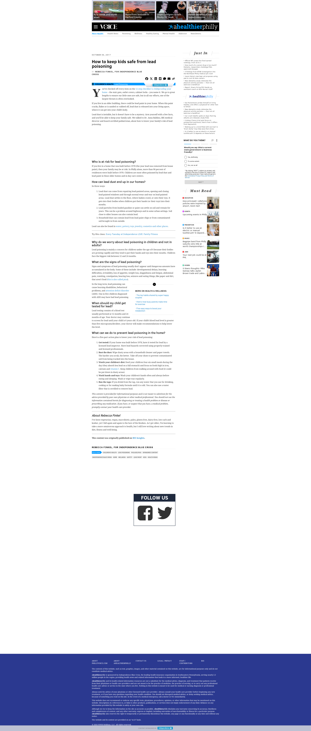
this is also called (117, 279)
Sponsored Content (150, 452)
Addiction (183, 33)
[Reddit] (160, 79)
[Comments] (165, 79)
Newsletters (196, 33)
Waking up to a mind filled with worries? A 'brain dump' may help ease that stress (201, 128)
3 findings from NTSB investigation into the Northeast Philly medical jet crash (199, 72)
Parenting (126, 33)
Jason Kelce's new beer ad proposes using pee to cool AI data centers (201, 77)
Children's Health (104, 84)
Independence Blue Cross (102, 457)
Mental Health (169, 33)
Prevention (189, 225)
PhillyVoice (108, 26)
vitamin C (114, 369)
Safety (129, 457)
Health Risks (152, 457)
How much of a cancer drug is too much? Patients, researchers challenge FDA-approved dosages (200, 67)
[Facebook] (147, 79)
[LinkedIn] (156, 79)
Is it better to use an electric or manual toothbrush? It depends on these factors (199, 132)
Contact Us (141, 661)
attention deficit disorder (117, 291)
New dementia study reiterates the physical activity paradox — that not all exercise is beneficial (199, 83)
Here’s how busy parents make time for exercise (151, 302)
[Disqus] (133, 558)
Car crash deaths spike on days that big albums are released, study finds (200, 117)
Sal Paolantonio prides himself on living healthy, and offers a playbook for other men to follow (201, 104)
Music (187, 238)
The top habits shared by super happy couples (152, 296)
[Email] (169, 79)
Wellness (138, 33)
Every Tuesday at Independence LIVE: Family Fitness (132, 234)
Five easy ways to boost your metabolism (148, 309)
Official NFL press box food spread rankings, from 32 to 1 (197, 61)
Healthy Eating (152, 33)
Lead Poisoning (121, 84)
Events (187, 211)
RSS (202, 661)
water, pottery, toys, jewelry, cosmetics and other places (142, 226)
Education (188, 198)
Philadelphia (136, 452)
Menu (96, 27)
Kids (144, 457)
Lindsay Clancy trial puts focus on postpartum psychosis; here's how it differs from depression (200, 122)
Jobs (186, 252)
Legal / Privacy (164, 661)
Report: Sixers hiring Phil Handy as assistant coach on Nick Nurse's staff (198, 88)
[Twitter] (151, 79)
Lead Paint (138, 457)
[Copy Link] (173, 79)
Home (115, 457)
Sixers (187, 265)
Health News (112, 33)
